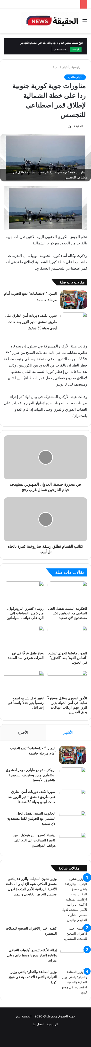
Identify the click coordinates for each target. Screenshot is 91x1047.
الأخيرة (23, 732)
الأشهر (68, 732)
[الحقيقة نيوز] (50, 21)
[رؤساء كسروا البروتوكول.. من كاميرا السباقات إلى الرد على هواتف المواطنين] (24, 592)
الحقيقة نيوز (76, 126)
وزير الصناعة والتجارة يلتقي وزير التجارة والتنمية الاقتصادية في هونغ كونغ (32, 977)
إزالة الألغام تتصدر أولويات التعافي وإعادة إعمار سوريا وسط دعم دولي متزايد (32, 955)
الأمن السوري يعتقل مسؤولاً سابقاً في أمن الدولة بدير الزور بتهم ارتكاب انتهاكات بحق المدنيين (67, 705)
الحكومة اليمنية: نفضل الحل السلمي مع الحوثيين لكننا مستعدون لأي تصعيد (67, 613)
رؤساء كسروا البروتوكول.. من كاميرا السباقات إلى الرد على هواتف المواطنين (25, 613)
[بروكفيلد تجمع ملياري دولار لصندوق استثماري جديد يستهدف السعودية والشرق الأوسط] (72, 776)
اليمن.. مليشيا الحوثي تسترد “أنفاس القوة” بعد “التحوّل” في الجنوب (67, 658)
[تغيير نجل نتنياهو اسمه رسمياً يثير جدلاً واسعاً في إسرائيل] (24, 682)
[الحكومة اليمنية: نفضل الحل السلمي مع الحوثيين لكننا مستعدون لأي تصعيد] (67, 592)
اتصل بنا (38, 1024)
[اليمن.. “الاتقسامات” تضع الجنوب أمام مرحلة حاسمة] (73, 299)
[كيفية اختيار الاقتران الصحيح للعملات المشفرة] (73, 935)
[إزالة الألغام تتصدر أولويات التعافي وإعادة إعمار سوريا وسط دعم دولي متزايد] (73, 957)
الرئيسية (77, 67)
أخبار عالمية (61, 67)
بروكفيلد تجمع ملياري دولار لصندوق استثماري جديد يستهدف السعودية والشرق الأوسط (31, 775)
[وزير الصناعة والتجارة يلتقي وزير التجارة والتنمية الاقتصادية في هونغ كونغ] (73, 982)
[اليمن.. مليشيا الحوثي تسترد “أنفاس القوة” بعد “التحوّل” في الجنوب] (67, 637)
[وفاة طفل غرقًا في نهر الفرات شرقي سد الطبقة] (24, 637)
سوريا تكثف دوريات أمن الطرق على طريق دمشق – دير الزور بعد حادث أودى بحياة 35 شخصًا (31, 321)
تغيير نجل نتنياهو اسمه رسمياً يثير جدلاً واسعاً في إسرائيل (26, 703)
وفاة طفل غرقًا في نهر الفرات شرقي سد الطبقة (26, 655)
